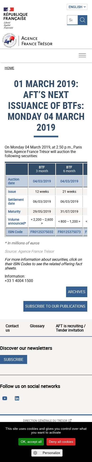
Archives (76, 291)
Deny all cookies (61, 442)
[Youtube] (5, 400)
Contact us (12, 328)
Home (9, 68)
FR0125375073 (69, 231)
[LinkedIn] (18, 400)
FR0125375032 (41, 231)
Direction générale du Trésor (45, 420)
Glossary (37, 325)
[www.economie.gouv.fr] (15, 18)
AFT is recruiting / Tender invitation (71, 328)
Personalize (51, 453)
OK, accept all (31, 442)
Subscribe (13, 359)
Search (82, 20)
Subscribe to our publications (55, 306)
